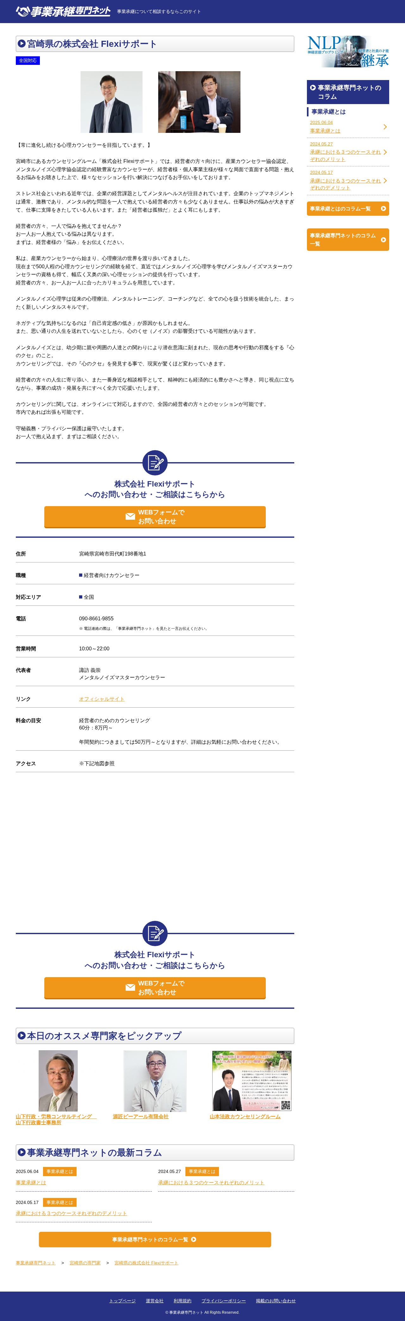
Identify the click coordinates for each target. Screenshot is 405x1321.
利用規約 (182, 1300)
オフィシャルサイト (102, 699)
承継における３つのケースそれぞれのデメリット (71, 1213)
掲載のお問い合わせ (276, 1300)
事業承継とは (60, 1171)
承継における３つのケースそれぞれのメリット (211, 1182)
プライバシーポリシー (224, 1300)
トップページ (122, 1300)
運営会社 (155, 1300)
